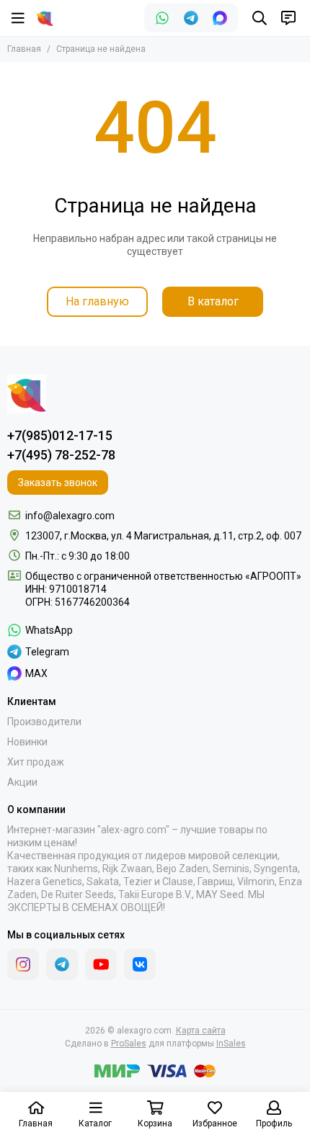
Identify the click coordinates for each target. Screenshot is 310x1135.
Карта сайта (201, 1031)
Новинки (27, 742)
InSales (231, 1043)
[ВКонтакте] (140, 964)
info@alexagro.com (70, 515)
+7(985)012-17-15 (59, 435)
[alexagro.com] (44, 18)
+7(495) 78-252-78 (61, 454)
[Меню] (18, 18)
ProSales (128, 1043)
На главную (97, 301)
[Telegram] (191, 18)
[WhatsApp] (162, 18)
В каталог (213, 301)
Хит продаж (35, 762)
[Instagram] (23, 964)
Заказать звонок (57, 482)
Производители (44, 721)
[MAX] (219, 18)
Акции (22, 782)
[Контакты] (288, 18)
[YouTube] (101, 964)
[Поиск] (259, 18)
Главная (24, 49)
